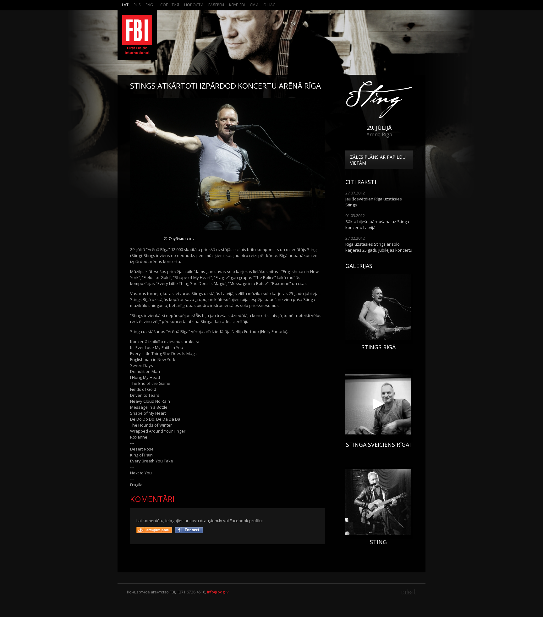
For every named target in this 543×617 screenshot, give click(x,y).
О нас (269, 5)
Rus (137, 5)
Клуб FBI (237, 5)
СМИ (254, 5)
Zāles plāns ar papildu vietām (378, 160)
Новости (193, 5)
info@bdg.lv (217, 592)
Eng (149, 5)
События (169, 5)
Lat (125, 5)
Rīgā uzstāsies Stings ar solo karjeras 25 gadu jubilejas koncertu (378, 247)
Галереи (216, 5)
